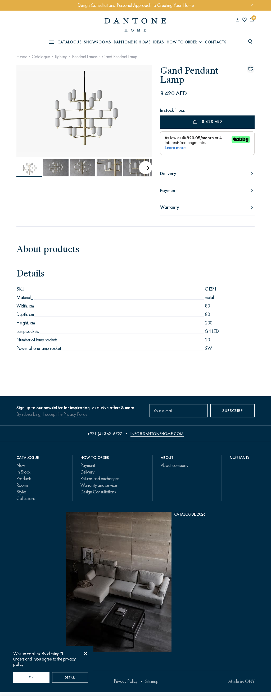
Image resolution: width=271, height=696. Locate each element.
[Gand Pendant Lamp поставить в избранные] (251, 69)
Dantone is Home (132, 42)
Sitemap (152, 681)
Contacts (216, 42)
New (20, 465)
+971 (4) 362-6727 (105, 433)
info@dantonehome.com (157, 433)
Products (23, 478)
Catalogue (41, 57)
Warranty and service (98, 485)
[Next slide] (131, 111)
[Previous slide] (23, 167)
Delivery (87, 472)
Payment (87, 465)
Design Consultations (98, 491)
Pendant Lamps (84, 57)
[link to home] (135, 25)
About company (174, 465)
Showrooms (97, 42)
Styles (21, 491)
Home (21, 57)
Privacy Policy (75, 414)
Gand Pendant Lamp (119, 57)
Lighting (61, 57)
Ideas (158, 42)
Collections (25, 498)
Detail (70, 677)
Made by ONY (241, 681)
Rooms (22, 485)
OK (31, 677)
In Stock (23, 472)
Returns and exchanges (99, 478)
